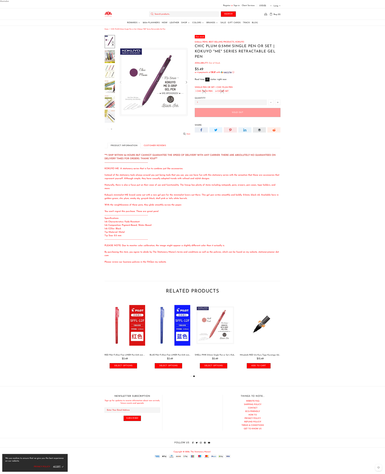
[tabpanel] (124, 336)
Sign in (237, 5)
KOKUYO (239, 42)
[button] (237, 72)
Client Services (248, 5)
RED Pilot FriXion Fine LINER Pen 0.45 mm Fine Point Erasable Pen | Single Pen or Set (215, 355)
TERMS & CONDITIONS (253, 425)
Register (227, 5)
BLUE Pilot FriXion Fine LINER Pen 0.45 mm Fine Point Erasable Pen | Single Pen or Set (260, 355)
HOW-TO (252, 415)
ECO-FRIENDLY (252, 411)
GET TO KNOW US (253, 429)
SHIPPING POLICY (252, 404)
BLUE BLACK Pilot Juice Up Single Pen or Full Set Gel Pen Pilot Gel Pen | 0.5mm (125, 355)
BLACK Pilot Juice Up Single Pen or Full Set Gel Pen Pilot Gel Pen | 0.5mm (170, 355)
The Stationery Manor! (108, 14)
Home (106, 29)
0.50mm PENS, (201, 42)
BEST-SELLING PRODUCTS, (222, 42)
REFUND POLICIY (252, 422)
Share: (198, 125)
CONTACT (252, 408)
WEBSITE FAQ (252, 401)
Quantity (200, 98)
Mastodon (4, 1)
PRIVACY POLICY (253, 418)
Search (228, 14)
